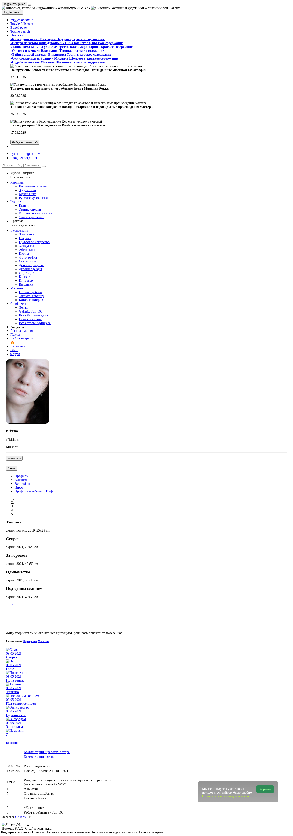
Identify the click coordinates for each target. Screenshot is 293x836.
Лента (11, 468)
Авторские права (150, 832)
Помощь (8, 828)
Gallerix (20, 817)
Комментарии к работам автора (47, 752)
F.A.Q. (20, 828)
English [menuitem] (28, 154)
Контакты (44, 828)
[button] (21, 20)
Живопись (14, 458)
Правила (38, 832)
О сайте (31, 828)
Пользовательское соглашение (68, 832)
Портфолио (30, 641)
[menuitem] (38, 154)
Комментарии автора (39, 756)
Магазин (43, 641)
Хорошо (265, 789)
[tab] (21, 476)
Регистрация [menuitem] (27, 158)
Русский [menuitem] (16, 154)
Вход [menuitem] (14, 158)
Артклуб (22, 223)
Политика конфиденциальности (114, 832)
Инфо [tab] (50, 491)
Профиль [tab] (21, 491)
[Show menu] (29, 5)
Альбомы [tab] (23, 480)
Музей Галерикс (22, 175)
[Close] (44, 166)
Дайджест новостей (25, 142)
